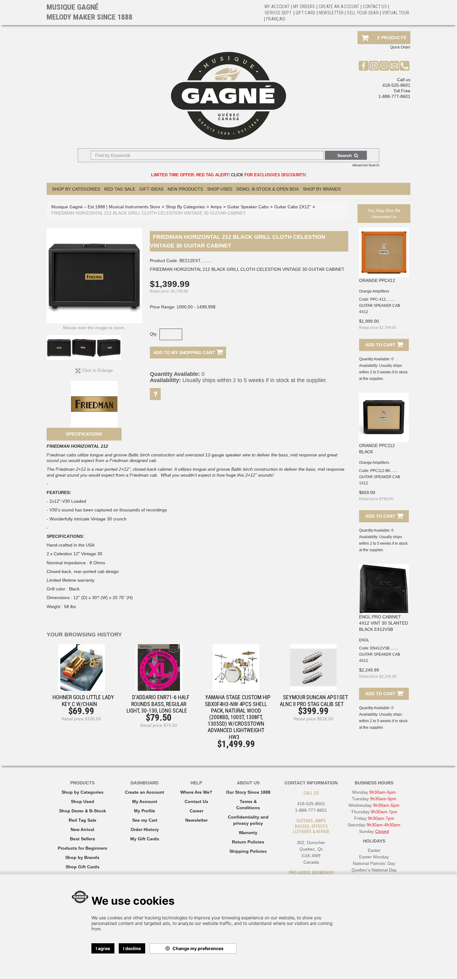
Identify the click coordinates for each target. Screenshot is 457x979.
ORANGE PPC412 (377, 280)
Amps (216, 206)
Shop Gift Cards (82, 866)
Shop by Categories (83, 792)
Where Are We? (196, 792)
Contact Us (196, 801)
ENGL (364, 640)
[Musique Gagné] (228, 96)
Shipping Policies (248, 851)
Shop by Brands (322, 189)
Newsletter (331, 12)
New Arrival (82, 829)
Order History (145, 829)
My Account (277, 6)
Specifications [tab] (84, 434)
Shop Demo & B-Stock (82, 810)
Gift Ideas (151, 189)
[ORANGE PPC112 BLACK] (384, 417)
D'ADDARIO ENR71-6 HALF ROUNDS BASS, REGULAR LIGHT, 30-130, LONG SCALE (158, 703)
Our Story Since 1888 (248, 792)
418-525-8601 (396, 85)
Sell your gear (363, 12)
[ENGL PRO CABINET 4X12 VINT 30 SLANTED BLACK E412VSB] (384, 589)
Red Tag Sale (119, 189)
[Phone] (404, 65)
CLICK (237, 175)
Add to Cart (381, 344)
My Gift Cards (144, 838)
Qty (153, 333)
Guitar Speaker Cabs (248, 206)
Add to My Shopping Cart (184, 352)
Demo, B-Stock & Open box (267, 189)
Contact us (375, 6)
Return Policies (248, 841)
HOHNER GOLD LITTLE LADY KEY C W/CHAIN (83, 700)
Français (276, 18)
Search (344, 155)
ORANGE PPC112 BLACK (377, 448)
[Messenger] (384, 65)
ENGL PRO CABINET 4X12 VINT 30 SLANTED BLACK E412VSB (383, 623)
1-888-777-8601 (394, 96)
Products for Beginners (82, 848)
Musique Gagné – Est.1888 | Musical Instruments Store (105, 206)
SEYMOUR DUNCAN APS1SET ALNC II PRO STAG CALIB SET (314, 700)
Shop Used (219, 189)
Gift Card (306, 12)
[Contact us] (394, 65)
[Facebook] (363, 65)
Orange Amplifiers (374, 291)
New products (185, 189)
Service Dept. (278, 12)
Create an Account (339, 6)
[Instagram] (374, 65)
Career (196, 810)
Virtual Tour (395, 12)
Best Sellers (82, 838)
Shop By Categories (76, 189)
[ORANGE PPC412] (384, 252)
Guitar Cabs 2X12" (292, 206)
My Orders (304, 6)
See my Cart (144, 820)
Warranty (248, 832)
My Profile (144, 810)
